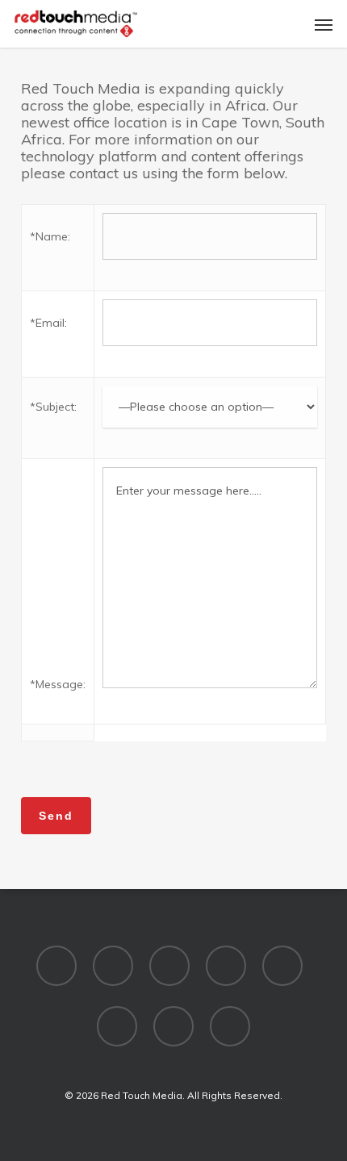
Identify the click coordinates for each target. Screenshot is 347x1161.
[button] (323, 24)
